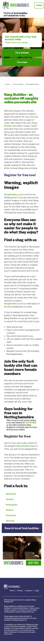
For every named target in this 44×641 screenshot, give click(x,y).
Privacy (20, 591)
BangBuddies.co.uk (13, 194)
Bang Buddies (23, 446)
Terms (12, 591)
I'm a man (22, 62)
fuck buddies (30, 422)
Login (39, 5)
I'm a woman (22, 52)
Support (29, 591)
